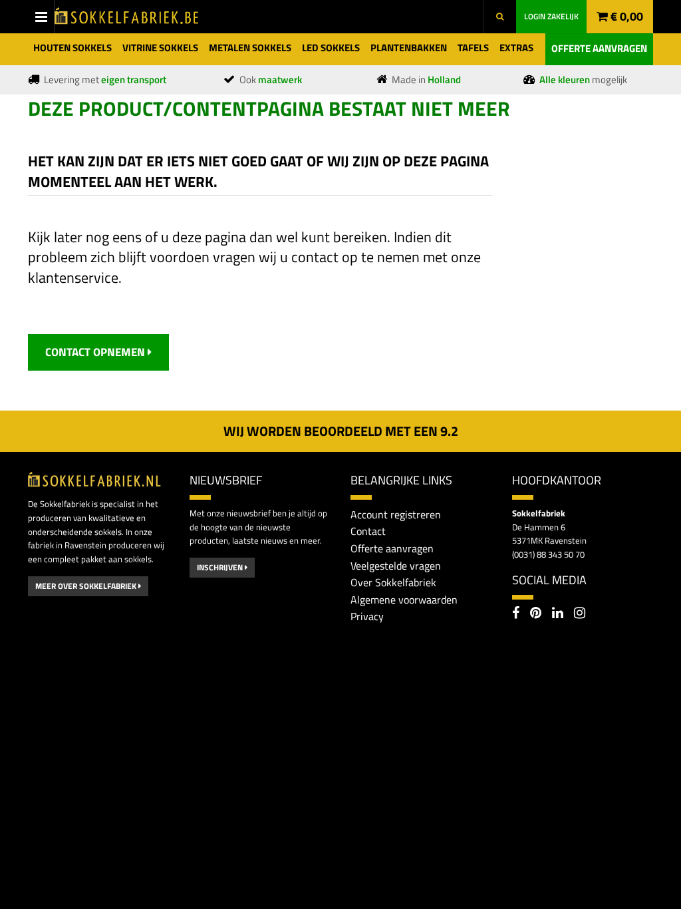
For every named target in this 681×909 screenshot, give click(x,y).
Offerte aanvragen (599, 48)
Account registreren (395, 514)
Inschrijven (221, 567)
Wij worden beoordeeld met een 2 (340, 431)
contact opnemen (96, 352)
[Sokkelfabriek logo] (128, 15)
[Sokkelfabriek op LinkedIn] (557, 614)
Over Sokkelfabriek (393, 582)
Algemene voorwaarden (404, 600)
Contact (368, 531)
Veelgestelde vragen (395, 566)
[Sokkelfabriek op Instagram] (579, 614)
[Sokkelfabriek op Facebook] (515, 614)
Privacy (367, 616)
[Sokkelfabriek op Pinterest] (535, 614)
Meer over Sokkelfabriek (86, 586)
